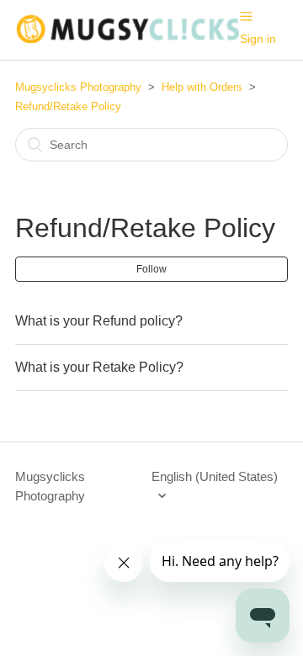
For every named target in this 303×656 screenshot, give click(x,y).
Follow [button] (151, 269)
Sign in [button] (258, 38)
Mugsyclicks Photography (78, 87)
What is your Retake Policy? (99, 367)
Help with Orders (202, 87)
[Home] (127, 38)
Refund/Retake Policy (68, 106)
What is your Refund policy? (99, 321)
